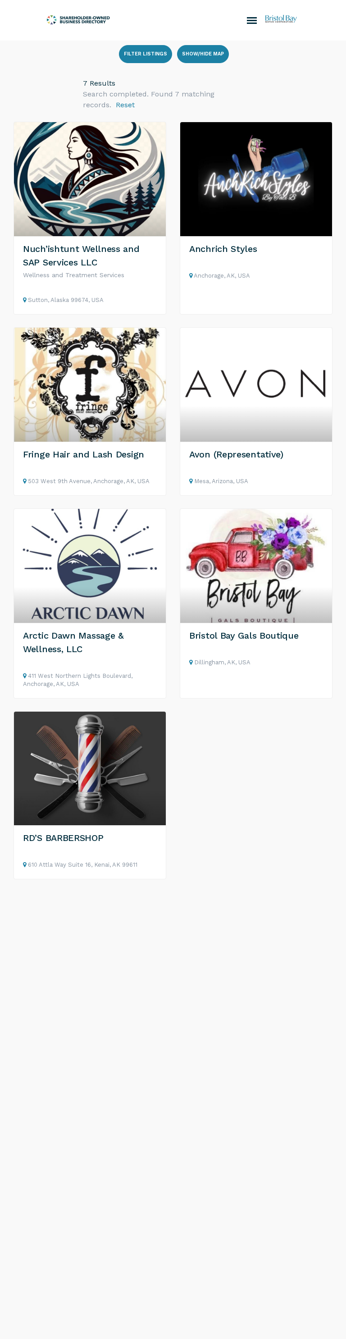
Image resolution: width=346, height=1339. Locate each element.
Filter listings (145, 54)
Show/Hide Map (203, 54)
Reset (125, 105)
